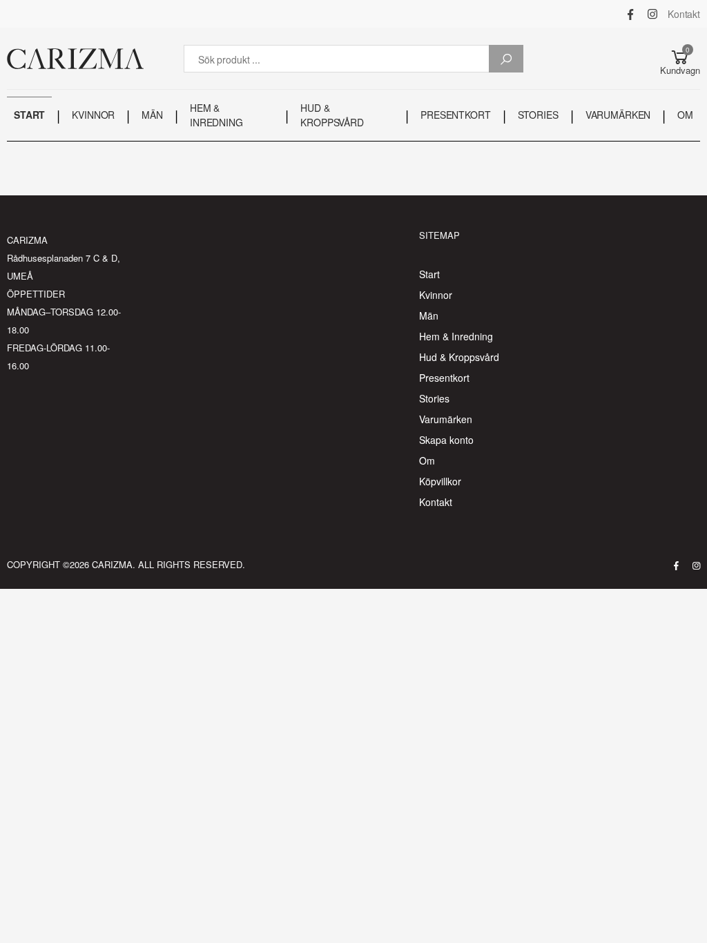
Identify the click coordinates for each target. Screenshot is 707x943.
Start (429, 274)
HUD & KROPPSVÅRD (332, 115)
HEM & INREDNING (216, 115)
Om (427, 460)
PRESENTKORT (455, 114)
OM (685, 114)
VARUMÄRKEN (618, 114)
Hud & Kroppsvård (459, 357)
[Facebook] (630, 14)
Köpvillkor (440, 481)
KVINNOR (93, 114)
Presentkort (444, 378)
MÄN (152, 114)
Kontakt (684, 14)
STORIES (538, 114)
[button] (680, 58)
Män (428, 315)
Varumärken (445, 419)
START (29, 114)
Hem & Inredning (456, 336)
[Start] (75, 58)
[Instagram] (652, 14)
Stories (434, 398)
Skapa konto (446, 440)
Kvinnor (435, 295)
